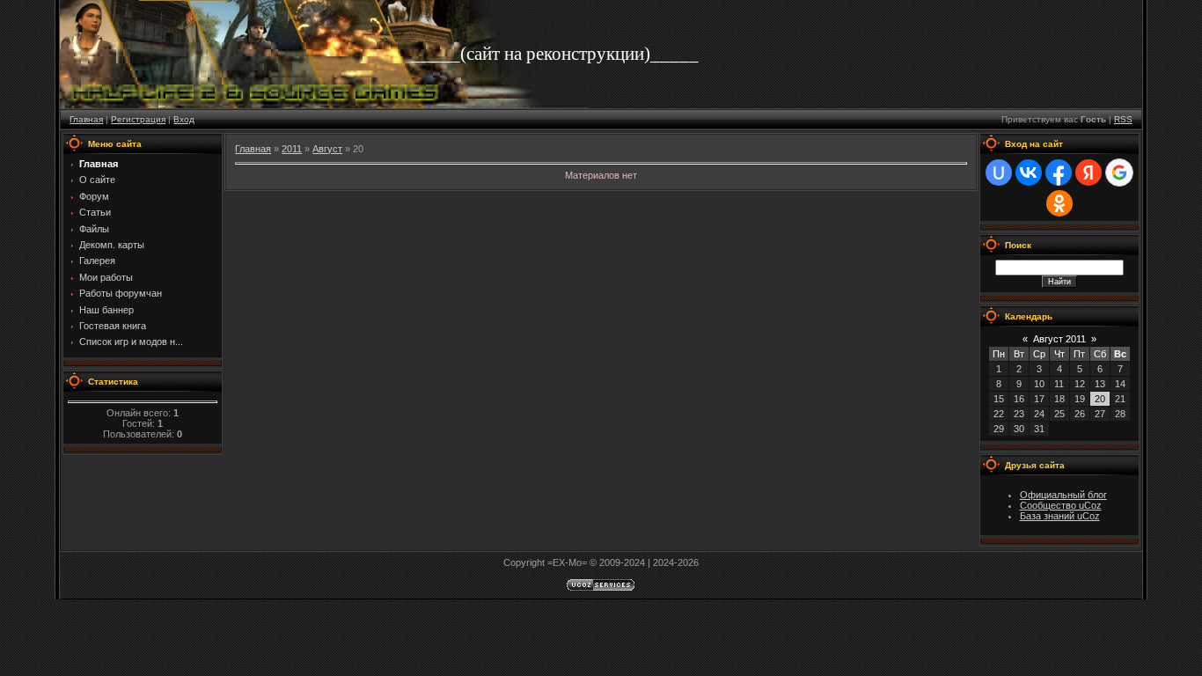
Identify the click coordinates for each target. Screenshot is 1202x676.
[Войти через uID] (999, 172)
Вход (183, 119)
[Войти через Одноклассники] (1059, 203)
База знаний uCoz (1060, 516)
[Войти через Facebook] (1058, 172)
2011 (292, 148)
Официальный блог (1063, 494)
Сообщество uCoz (1061, 505)
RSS (1123, 119)
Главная (86, 119)
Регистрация (138, 119)
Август (327, 148)
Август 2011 (1059, 339)
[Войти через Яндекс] (1088, 172)
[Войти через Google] (1119, 172)
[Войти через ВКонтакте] (1028, 172)
